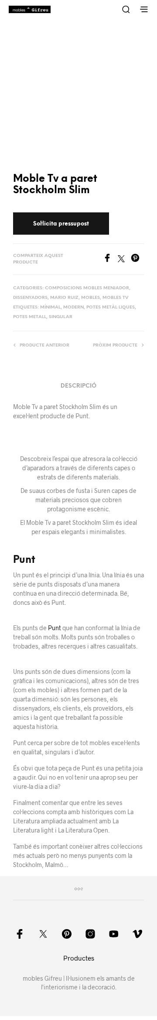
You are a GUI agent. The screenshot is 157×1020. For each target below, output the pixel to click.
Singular (60, 317)
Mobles (90, 297)
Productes (78, 958)
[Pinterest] (137, 259)
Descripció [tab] (78, 386)
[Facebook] (110, 259)
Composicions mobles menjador (87, 288)
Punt (24, 560)
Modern (73, 307)
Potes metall (29, 317)
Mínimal (50, 307)
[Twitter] (124, 259)
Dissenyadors (30, 297)
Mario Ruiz (64, 297)
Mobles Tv (115, 297)
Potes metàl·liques (110, 307)
